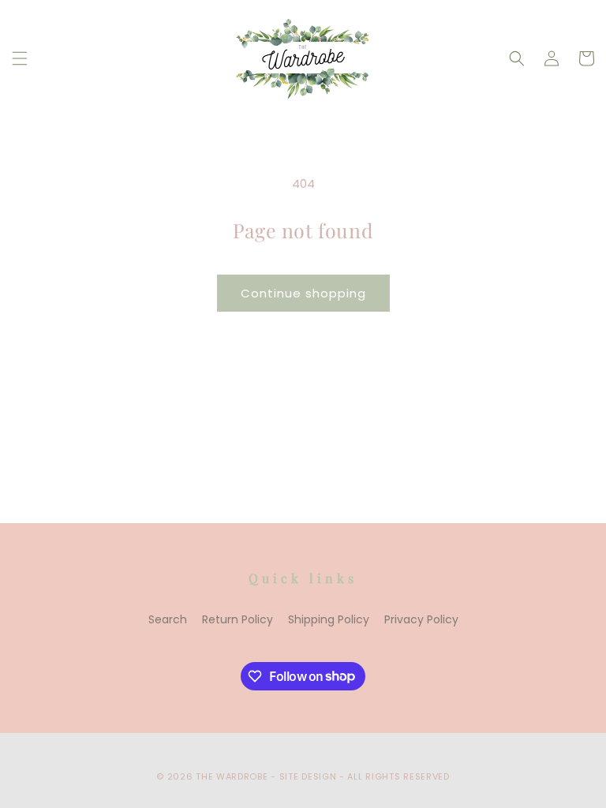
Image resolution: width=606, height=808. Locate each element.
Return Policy (237, 619)
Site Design (308, 776)
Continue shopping (303, 293)
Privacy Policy (421, 619)
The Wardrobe (231, 776)
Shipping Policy (328, 619)
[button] (19, 58)
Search (167, 619)
